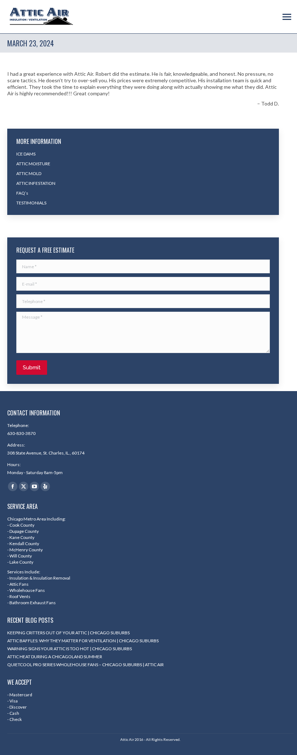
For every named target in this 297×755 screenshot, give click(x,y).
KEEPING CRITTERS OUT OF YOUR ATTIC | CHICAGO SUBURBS (68, 632)
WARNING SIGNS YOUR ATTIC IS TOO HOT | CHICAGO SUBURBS (69, 648)
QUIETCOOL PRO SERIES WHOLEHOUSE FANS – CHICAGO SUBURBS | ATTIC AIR (85, 664)
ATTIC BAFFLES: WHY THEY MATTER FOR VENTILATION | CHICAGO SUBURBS (83, 640)
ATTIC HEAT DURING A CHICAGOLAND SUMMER (54, 656)
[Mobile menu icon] (287, 16)
